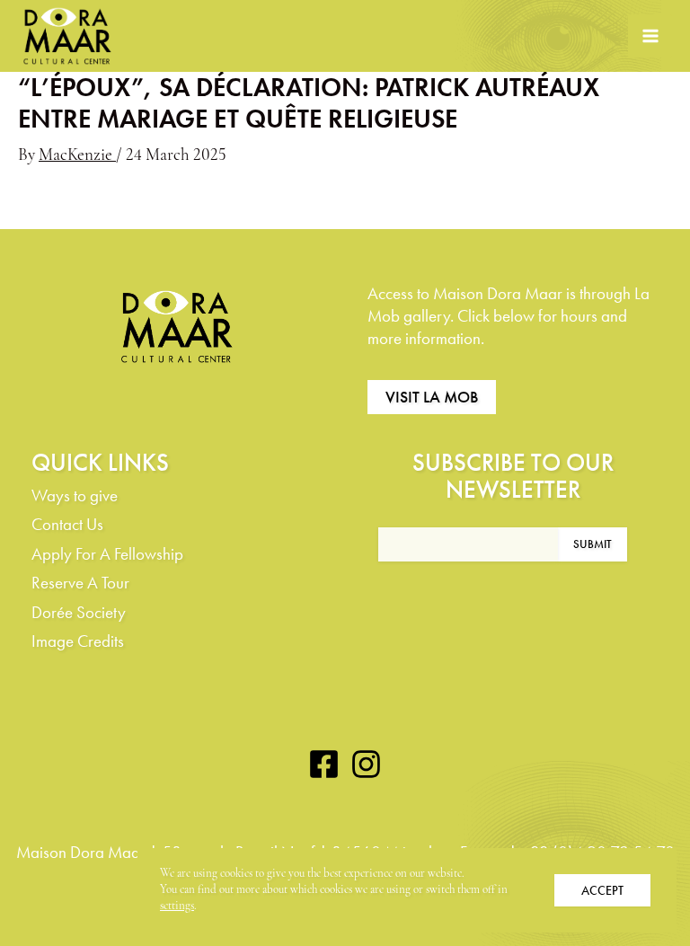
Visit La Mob (431, 396)
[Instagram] (366, 764)
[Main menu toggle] (650, 36)
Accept (602, 890)
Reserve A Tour (80, 582)
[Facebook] (324, 764)
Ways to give (74, 495)
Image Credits (77, 641)
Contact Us (67, 524)
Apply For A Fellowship (107, 554)
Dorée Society (78, 612)
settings (177, 906)
